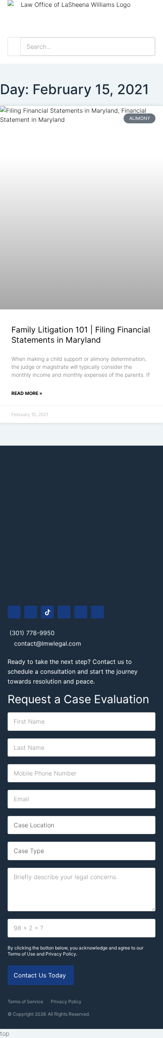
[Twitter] (97, 612)
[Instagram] (30, 612)
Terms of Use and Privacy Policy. (42, 954)
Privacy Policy (66, 1001)
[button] (149, 18)
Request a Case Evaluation (78, 699)
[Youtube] (64, 612)
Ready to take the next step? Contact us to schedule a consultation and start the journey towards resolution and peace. (73, 671)
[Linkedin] (80, 612)
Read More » (26, 393)
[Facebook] (14, 612)
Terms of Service (25, 1001)
